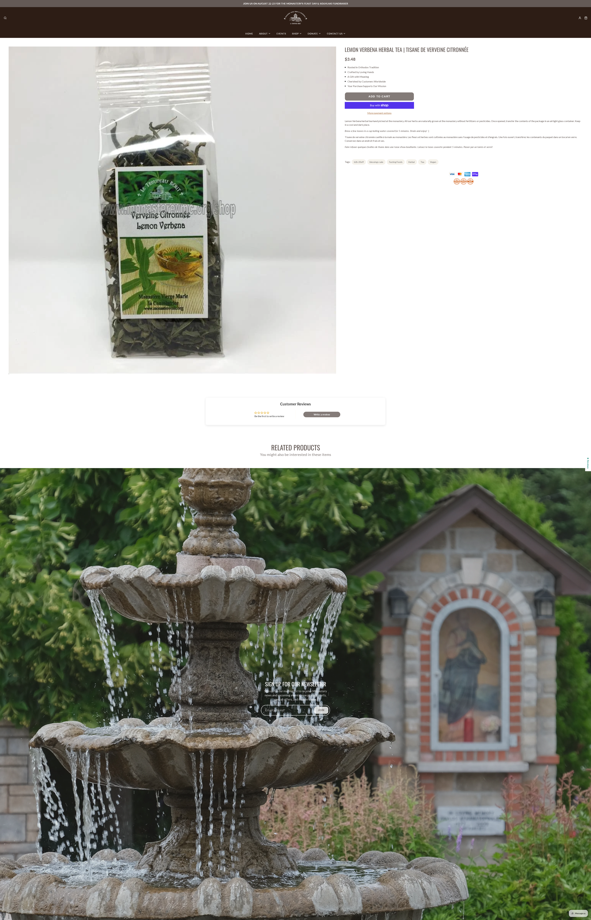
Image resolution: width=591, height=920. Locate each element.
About (263, 33)
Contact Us (335, 33)
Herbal (411, 162)
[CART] (585, 17)
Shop (295, 33)
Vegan (433, 162)
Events (281, 33)
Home (249, 33)
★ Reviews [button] (588, 463)
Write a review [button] (322, 414)
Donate (313, 33)
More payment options (379, 113)
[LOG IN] (579, 17)
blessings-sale (376, 162)
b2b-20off (359, 162)
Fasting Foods (395, 162)
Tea (422, 162)
